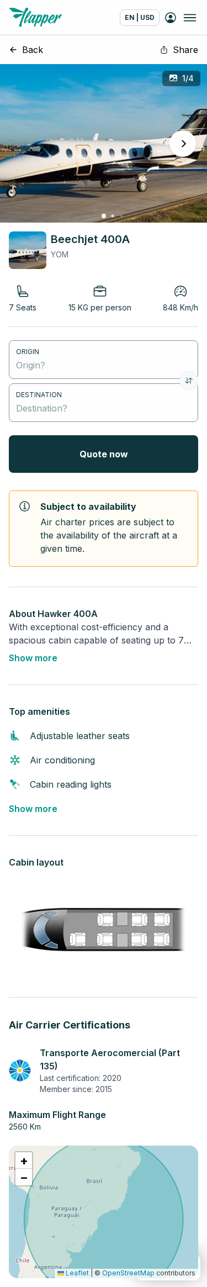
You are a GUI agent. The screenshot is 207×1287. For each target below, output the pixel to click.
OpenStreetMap (128, 1273)
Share (185, 49)
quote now (103, 454)
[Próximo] (182, 143)
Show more (33, 657)
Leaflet (76, 1273)
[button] (23, 1160)
